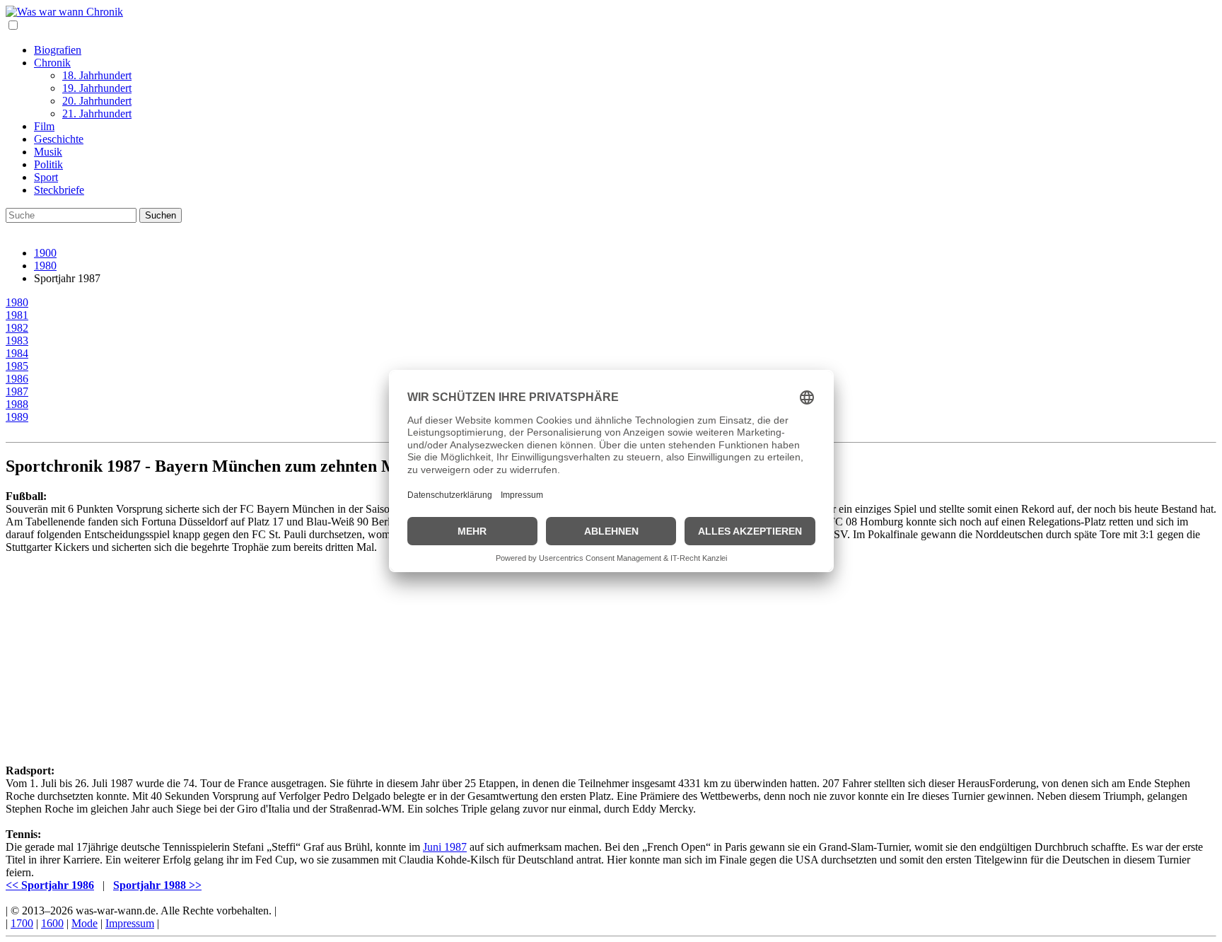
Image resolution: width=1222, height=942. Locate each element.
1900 (45, 253)
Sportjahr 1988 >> (157, 885)
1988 (17, 404)
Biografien (57, 50)
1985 (17, 366)
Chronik (52, 63)
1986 (17, 379)
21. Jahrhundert (97, 113)
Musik (48, 152)
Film (44, 126)
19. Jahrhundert (97, 88)
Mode (84, 923)
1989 (17, 417)
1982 (17, 328)
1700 (22, 923)
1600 (52, 923)
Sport (46, 177)
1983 (17, 341)
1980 (45, 266)
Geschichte (58, 139)
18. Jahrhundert (97, 75)
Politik (48, 164)
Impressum (129, 923)
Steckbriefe (59, 190)
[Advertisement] (430, 653)
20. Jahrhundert (97, 101)
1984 (17, 353)
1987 (17, 391)
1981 (17, 315)
